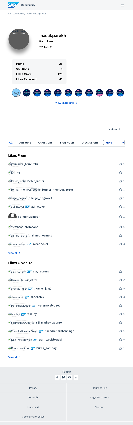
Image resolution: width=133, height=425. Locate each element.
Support (99, 407)
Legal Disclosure (99, 397)
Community (28, 5)
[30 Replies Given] (16, 92)
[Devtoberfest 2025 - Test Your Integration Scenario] (58, 92)
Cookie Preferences (33, 416)
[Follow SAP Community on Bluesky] (63, 377)
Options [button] (112, 129)
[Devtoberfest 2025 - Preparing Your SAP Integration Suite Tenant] (89, 92)
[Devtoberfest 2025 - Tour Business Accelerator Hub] (120, 92)
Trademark (33, 407)
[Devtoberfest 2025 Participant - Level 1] (26, 92)
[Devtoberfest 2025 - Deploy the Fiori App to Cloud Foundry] (99, 92)
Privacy (33, 388)
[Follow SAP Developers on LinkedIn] (75, 377)
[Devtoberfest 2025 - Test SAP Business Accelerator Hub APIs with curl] (109, 92)
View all (13, 253)
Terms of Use (100, 388)
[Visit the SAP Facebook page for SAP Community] (57, 377)
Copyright (33, 397)
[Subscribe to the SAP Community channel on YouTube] (69, 377)
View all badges (64, 102)
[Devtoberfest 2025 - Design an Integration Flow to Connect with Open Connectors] (37, 92)
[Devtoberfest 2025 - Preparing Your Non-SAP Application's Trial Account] (78, 92)
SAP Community (16, 14)
